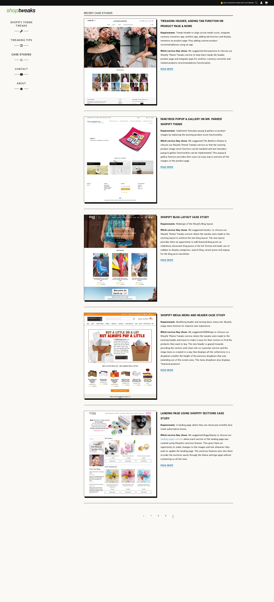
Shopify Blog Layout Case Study (185, 217)
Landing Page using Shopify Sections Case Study (192, 416)
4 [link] (173, 516)
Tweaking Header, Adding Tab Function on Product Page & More (192, 23)
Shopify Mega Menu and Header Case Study (193, 315)
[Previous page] (144, 516)
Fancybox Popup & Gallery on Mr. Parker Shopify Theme (191, 121)
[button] (256, 2)
